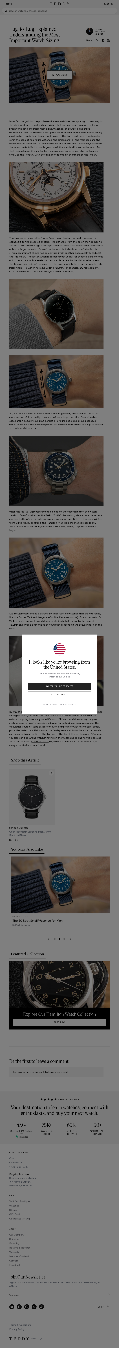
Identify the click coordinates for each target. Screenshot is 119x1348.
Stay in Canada (59, 694)
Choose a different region (58, 704)
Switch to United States (59, 686)
